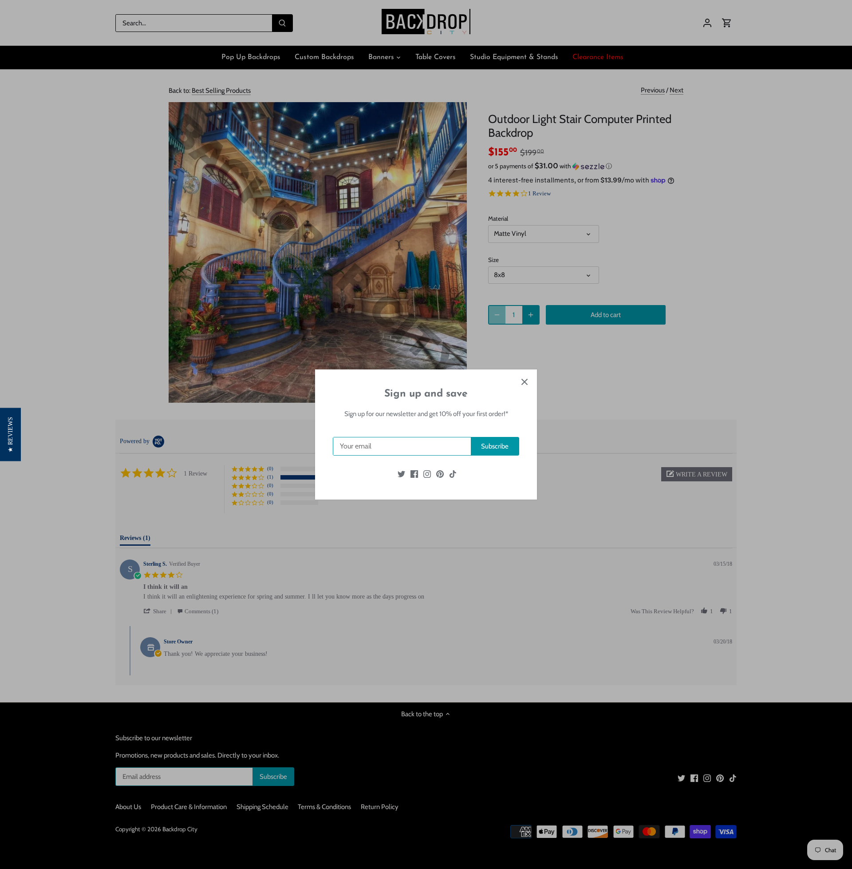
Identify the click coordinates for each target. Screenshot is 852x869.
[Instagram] (427, 473)
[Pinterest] (440, 473)
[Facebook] (414, 473)
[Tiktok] (453, 473)
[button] (10, 434)
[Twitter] (401, 473)
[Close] (524, 382)
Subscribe (495, 446)
